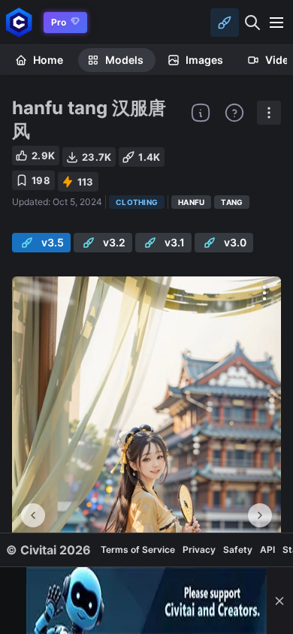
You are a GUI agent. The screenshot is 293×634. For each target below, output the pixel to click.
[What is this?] (200, 112)
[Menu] (276, 22)
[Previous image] (33, 515)
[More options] (264, 292)
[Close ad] (279, 600)
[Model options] (269, 113)
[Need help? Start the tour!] (234, 112)
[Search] (252, 22)
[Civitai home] (19, 22)
